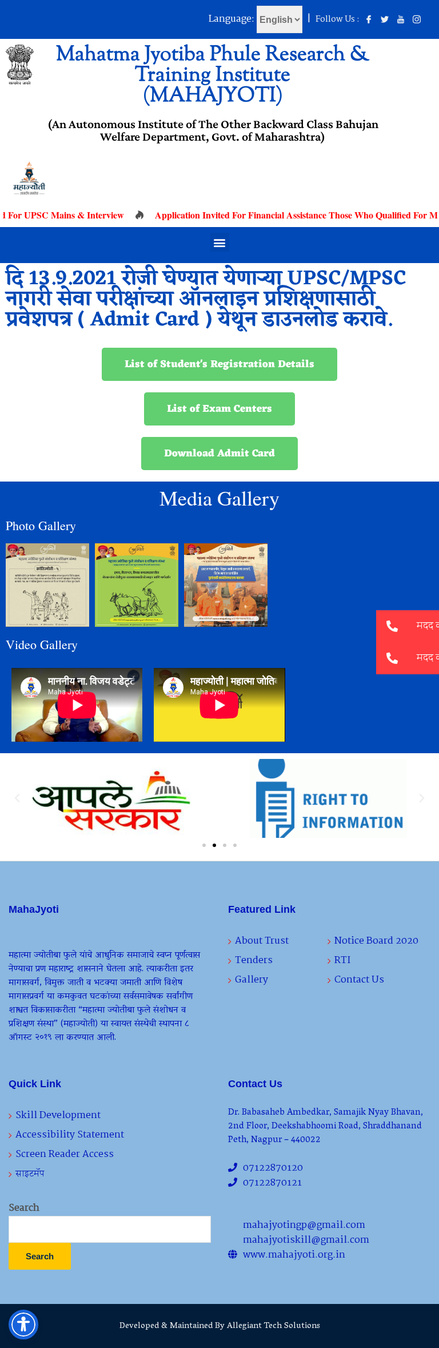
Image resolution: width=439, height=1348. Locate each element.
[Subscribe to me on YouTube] (401, 20)
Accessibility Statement (69, 1135)
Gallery (251, 980)
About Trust (262, 941)
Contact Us (359, 980)
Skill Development (58, 1115)
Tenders (254, 960)
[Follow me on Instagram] (417, 20)
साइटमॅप (30, 1174)
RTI (342, 960)
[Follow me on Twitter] (385, 20)
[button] (219, 242)
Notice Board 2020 (376, 941)
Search (24, 1208)
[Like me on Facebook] (369, 20)
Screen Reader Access (64, 1154)
